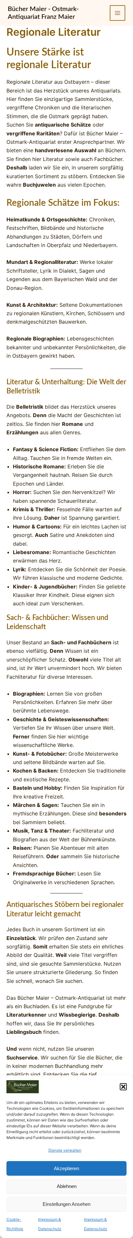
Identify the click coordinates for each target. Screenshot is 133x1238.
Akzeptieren (66, 1168)
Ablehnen (67, 1186)
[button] (123, 1086)
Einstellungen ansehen (66, 1204)
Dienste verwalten (64, 1150)
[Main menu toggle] (117, 13)
